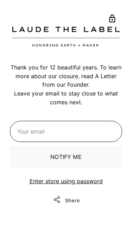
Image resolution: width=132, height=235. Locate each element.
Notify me (65, 156)
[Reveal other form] (112, 20)
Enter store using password (66, 181)
